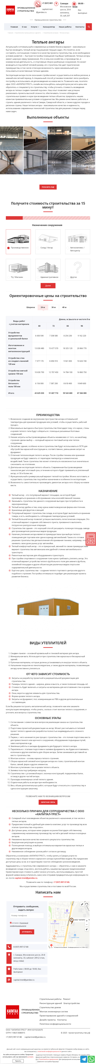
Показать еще (48, 187)
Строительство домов (50, 1007)
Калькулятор (49, 27)
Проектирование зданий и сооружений (59, 1015)
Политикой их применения (48, 1059)
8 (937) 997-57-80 (20, 947)
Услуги (34, 27)
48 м (64, 307)
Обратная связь (48, 802)
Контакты (80, 27)
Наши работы (65, 27)
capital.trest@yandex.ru (23, 980)
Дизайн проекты (48, 1019)
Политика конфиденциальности (55, 1024)
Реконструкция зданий (51, 1003)
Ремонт (66, 999)
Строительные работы (50, 999)
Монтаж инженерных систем (54, 1011)
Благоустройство (72, 1003)
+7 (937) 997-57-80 (14, 1037)
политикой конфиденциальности (49, 1051)
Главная (14, 27)
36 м (54, 307)
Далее (48, 285)
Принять (18, 1061)
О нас (24, 27)
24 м (43, 307)
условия (30, 1057)
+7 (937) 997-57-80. (61, 882)
